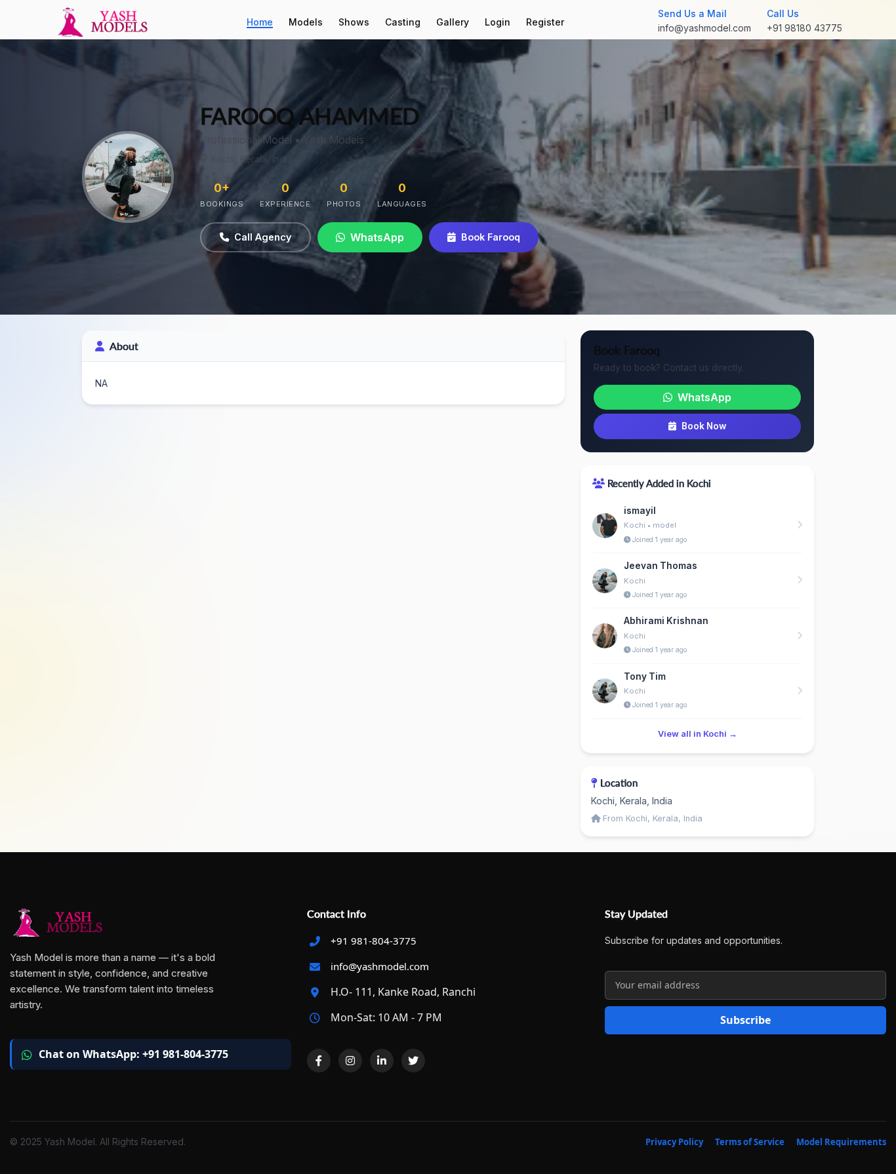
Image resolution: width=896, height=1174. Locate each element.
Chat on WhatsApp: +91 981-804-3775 (133, 1054)
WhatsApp (377, 237)
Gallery (452, 22)
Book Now (704, 426)
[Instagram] (350, 1060)
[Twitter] (413, 1060)
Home (260, 22)
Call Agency (262, 237)
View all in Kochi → (697, 734)
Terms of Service (749, 1142)
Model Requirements (841, 1142)
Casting (402, 22)
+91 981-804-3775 (374, 940)
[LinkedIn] (382, 1060)
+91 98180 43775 (804, 27)
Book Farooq (490, 237)
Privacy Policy (674, 1142)
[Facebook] (319, 1060)
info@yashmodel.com (704, 27)
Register (545, 22)
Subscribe (745, 1020)
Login (497, 22)
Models (306, 22)
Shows (353, 22)
